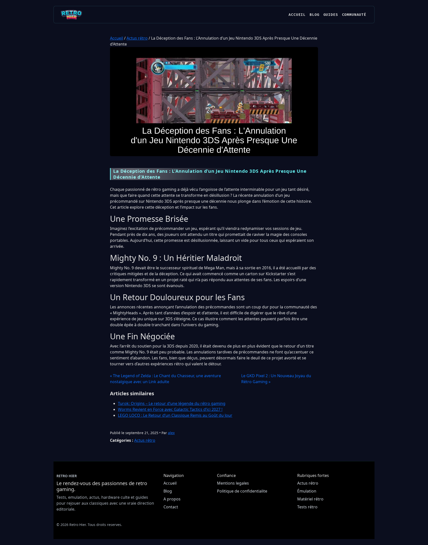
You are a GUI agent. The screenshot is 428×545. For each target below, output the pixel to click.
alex (171, 432)
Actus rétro (137, 38)
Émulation (306, 491)
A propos (172, 499)
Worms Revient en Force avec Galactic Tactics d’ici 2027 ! (170, 409)
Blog (314, 15)
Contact (170, 507)
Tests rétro (307, 507)
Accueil (297, 15)
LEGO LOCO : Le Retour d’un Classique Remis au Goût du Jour (175, 415)
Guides (330, 15)
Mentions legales (233, 483)
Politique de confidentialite (242, 491)
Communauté (354, 15)
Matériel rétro (310, 499)
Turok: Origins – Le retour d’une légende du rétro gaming (171, 403)
